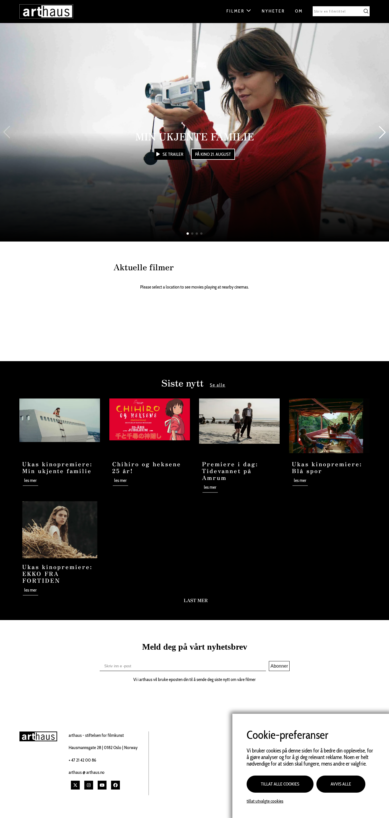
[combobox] (341, 11)
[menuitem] (241, 12)
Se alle (217, 385)
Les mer (30, 480)
